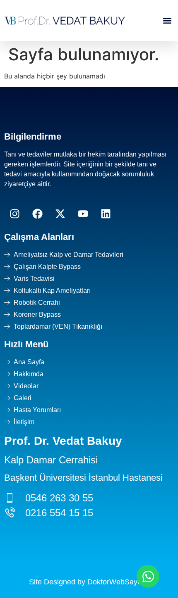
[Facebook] (37, 214)
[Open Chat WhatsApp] (148, 576)
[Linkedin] (105, 214)
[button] (167, 21)
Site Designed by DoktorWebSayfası (89, 582)
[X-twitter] (60, 214)
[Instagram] (14, 214)
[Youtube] (82, 214)
